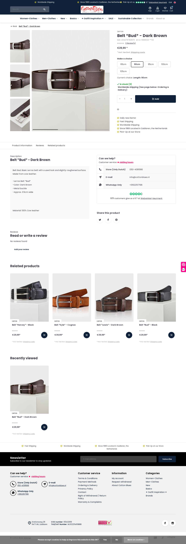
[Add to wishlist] (118, 109)
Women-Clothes (28, 18)
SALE (111, 18)
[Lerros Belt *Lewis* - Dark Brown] (114, 297)
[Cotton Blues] (92, 9)
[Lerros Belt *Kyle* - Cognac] (72, 297)
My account (118, 478)
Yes (105, 540)
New (63, 18)
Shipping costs (138, 52)
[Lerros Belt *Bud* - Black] (156, 297)
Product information (22, 145)
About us (160, 18)
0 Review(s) (130, 43)
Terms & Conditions (87, 478)
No (117, 540)
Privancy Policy (85, 488)
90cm (137, 64)
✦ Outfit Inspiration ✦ (93, 18)
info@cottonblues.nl (140, 177)
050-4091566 (136, 169)
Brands (150, 18)
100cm (164, 64)
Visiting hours (126, 162)
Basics (73, 18)
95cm (151, 64)
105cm (123, 71)
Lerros (120, 31)
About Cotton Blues (121, 485)
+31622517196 (136, 184)
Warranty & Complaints (90, 502)
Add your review (21, 249)
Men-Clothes (49, 18)
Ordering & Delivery (87, 485)
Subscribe (167, 459)
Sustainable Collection (130, 18)
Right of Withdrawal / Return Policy (92, 497)
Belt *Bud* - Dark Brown (29, 26)
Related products (56, 145)
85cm (123, 64)
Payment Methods (87, 481)
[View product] (44, 335)
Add (157, 99)
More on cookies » (136, 540)
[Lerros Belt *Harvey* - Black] (29, 297)
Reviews (40, 145)
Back (15, 26)
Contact (82, 492)
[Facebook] (165, 523)
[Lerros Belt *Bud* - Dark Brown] (29, 390)
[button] (104, 80)
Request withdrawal (121, 481)
